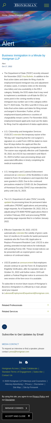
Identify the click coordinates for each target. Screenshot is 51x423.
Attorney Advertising (14, 384)
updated (7, 202)
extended (17, 135)
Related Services (10, 311)
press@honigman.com (19, 352)
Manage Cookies (14, 408)
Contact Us (7, 375)
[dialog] (25, 407)
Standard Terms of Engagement (16, 372)
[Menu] (47, 5)
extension (21, 175)
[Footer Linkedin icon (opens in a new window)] (20, 362)
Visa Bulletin (27, 76)
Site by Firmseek (30, 387)
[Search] (4, 5)
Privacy (28, 384)
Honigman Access (10, 368)
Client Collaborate (29, 368)
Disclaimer (39, 384)
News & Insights (16, 15)
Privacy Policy (39, 397)
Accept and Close (15, 416)
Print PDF (46, 43)
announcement (26, 263)
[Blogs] (26, 363)
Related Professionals (12, 305)
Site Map (17, 387)
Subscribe (38, 372)
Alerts (27, 15)
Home (4, 15)
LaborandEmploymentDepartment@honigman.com (26, 293)
